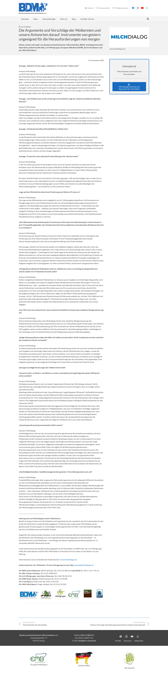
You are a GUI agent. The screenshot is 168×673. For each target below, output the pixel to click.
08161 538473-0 (87, 635)
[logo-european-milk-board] (39, 658)
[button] (148, 19)
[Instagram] (137, 8)
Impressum (128, 641)
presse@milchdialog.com (84, 565)
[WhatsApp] (147, 8)
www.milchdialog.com (68, 559)
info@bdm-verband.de (87, 641)
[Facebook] (133, 8)
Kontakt (118, 641)
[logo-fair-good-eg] (129, 658)
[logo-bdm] (33, 8)
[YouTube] (142, 8)
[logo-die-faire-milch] (84, 658)
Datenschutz (138, 641)
